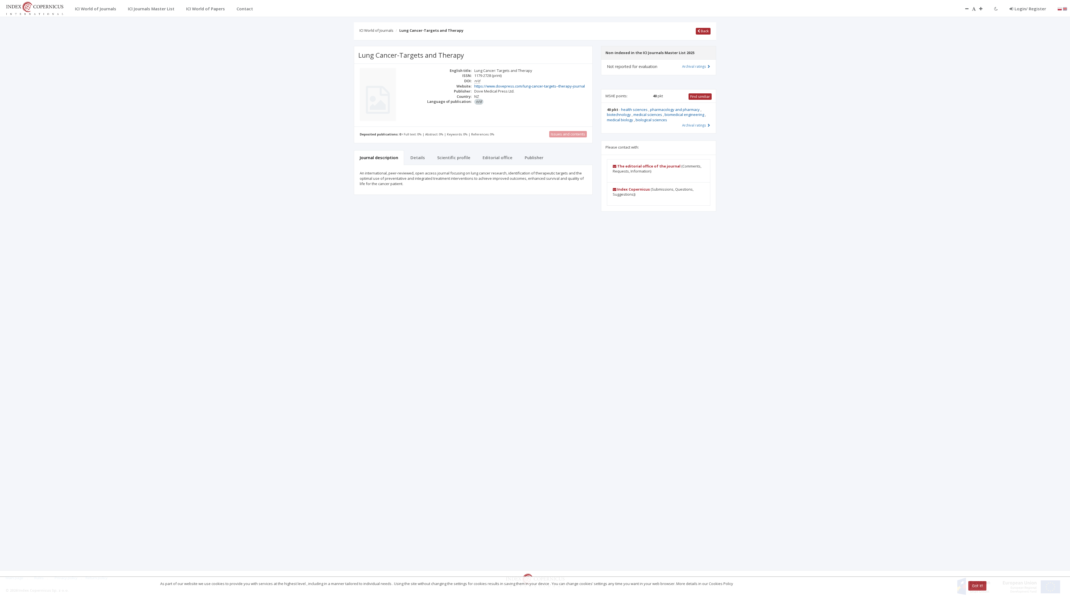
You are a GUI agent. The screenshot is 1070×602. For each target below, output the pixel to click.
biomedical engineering (685, 114)
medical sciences (648, 114)
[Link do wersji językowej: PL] (1059, 8)
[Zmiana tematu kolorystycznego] (996, 8)
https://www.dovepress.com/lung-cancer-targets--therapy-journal (529, 86)
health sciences (634, 109)
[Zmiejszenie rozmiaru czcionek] (964, 8)
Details (417, 157)
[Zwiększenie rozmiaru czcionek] (983, 8)
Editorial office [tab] (497, 157)
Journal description (379, 157)
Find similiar (700, 96)
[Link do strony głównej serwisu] (34, 7)
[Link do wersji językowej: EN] (1065, 8)
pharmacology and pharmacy (675, 109)
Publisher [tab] (534, 157)
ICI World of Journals (376, 30)
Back (704, 30)
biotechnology (619, 114)
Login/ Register (1030, 8)
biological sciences (651, 119)
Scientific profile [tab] (453, 157)
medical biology (620, 119)
